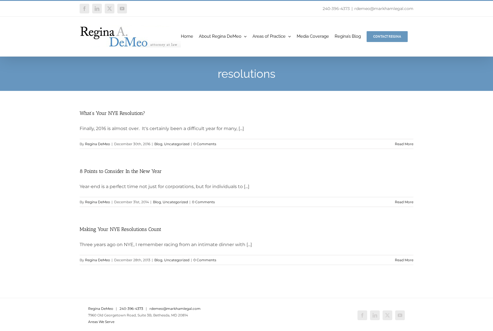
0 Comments (204, 144)
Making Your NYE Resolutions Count (120, 229)
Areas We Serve (101, 322)
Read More (404, 144)
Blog (158, 144)
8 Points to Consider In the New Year (121, 171)
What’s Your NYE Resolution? (112, 113)
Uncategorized (176, 144)
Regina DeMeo (97, 144)
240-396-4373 (336, 8)
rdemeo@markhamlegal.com (383, 8)
